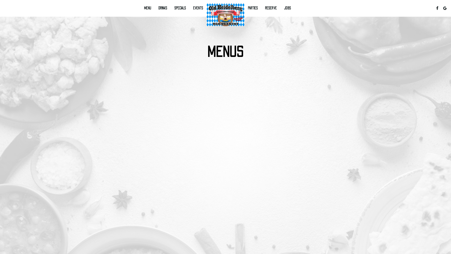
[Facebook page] (437, 8)
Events (198, 8)
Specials (180, 8)
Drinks (162, 8)
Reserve (271, 8)
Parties (253, 8)
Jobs (287, 8)
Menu (147, 8)
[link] (225, 15)
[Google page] (445, 8)
